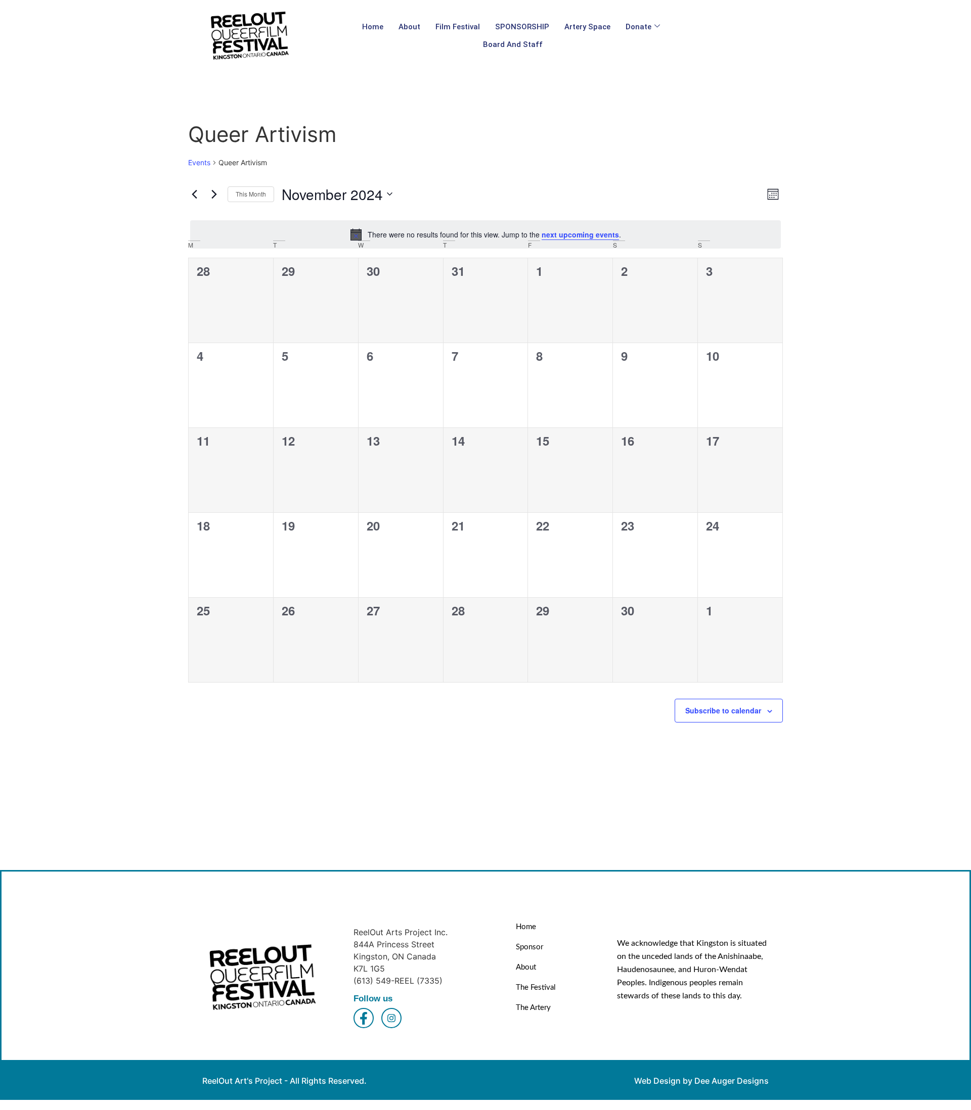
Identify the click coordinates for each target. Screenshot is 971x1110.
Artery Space (587, 26)
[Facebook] (364, 1018)
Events (199, 162)
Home (372, 26)
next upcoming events (580, 234)
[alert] (485, 234)
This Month (251, 193)
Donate (638, 26)
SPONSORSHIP (522, 26)
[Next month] (214, 194)
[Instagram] (391, 1018)
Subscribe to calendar (723, 710)
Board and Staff (513, 44)
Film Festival (457, 26)
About (409, 26)
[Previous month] (194, 194)
